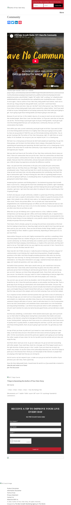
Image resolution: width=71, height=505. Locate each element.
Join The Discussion (13, 367)
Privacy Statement (12, 495)
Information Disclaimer (14, 490)
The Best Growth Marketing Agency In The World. (30, 504)
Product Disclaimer (13, 488)
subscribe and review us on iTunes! (17, 365)
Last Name (13, 427)
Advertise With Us (12, 499)
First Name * (14, 421)
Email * (12, 432)
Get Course (10, 385)
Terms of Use (11, 493)
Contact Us (10, 497)
